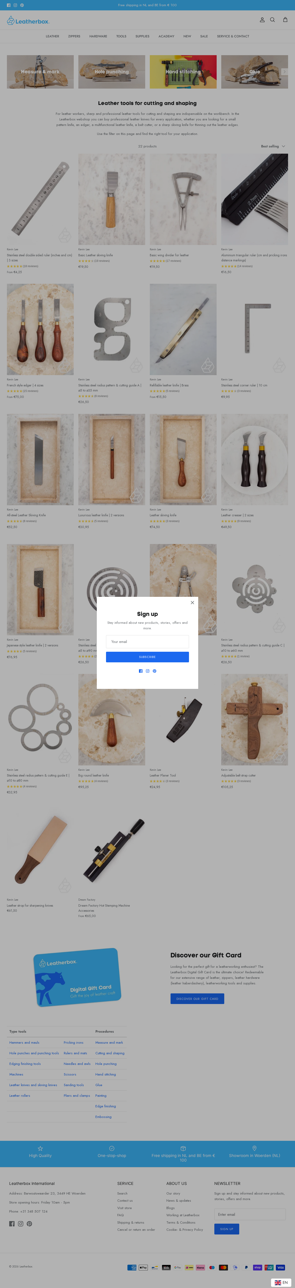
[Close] (192, 603)
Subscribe (147, 657)
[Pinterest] (154, 671)
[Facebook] (140, 671)
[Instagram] (147, 671)
